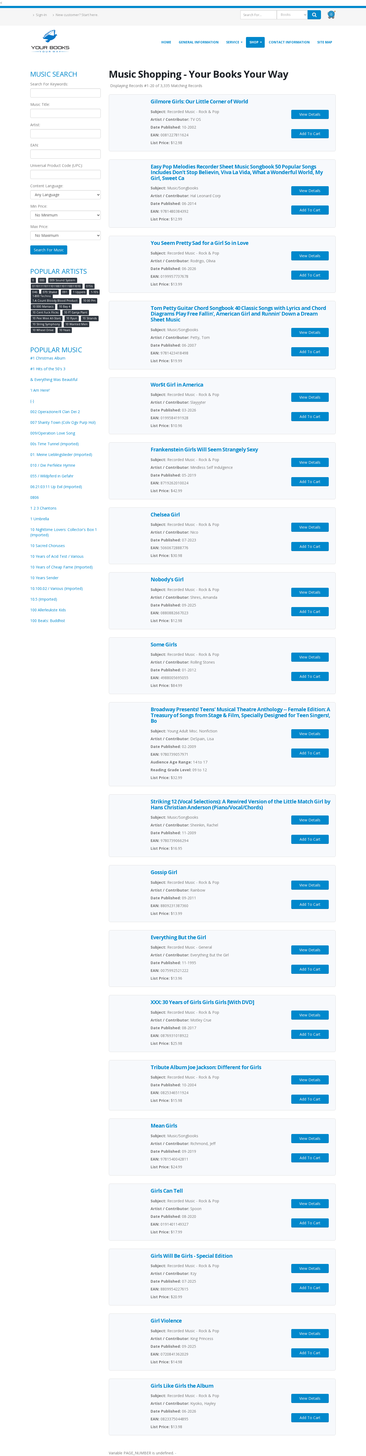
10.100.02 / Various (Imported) (56, 588)
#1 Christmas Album (47, 358)
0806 (34, 497)
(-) (32, 400)
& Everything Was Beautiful (53, 379)
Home (166, 42)
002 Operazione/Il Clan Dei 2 (55, 411)
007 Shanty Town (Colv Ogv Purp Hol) (63, 422)
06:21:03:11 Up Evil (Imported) (56, 486)
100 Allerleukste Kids (48, 609)
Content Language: (46, 185)
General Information (199, 42)
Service (232, 42)
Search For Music (49, 249)
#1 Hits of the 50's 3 (47, 368)
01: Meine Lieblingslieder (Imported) (61, 454)
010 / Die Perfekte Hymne (52, 465)
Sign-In (41, 15)
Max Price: (39, 226)
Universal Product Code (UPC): (56, 165)
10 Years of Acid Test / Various (57, 556)
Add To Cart (310, 133)
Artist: (35, 124)
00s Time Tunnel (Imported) (54, 443)
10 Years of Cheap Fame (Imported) (61, 567)
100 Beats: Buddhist (47, 620)
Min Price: (38, 206)
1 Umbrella (39, 518)
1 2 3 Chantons (43, 508)
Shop (254, 42)
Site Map (324, 42)
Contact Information (289, 42)
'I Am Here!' (40, 390)
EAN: (34, 145)
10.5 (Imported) (43, 599)
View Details (309, 114)
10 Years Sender (44, 577)
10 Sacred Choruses (47, 545)
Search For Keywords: (49, 84)
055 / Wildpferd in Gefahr (51, 475)
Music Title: (40, 104)
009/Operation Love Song (52, 433)
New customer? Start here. (76, 15)
